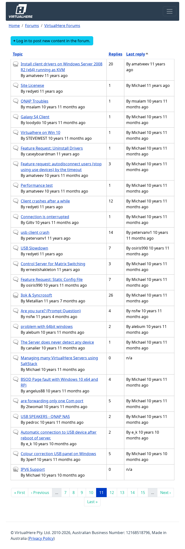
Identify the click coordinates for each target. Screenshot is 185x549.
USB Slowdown (34, 248)
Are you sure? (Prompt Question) (51, 310)
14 (134, 492)
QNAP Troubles (34, 101)
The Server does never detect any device (57, 342)
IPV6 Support (33, 469)
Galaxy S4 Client (35, 116)
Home (14, 25)
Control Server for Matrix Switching (53, 263)
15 (144, 492)
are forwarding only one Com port (52, 400)
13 (123, 492)
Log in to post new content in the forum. (53, 40)
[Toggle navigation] (169, 11)
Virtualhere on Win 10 (40, 132)
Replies (115, 54)
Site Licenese (32, 85)
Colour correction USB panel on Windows (58, 453)
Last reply (137, 54)
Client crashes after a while (45, 201)
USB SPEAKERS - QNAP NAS (45, 416)
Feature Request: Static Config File (52, 279)
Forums (32, 25)
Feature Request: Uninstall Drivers (52, 148)
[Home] (22, 11)
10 (92, 492)
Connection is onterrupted (45, 216)
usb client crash (35, 232)
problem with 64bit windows (47, 326)
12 (113, 492)
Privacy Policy (41, 538)
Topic (18, 54)
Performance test (37, 185)
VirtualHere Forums (62, 25)
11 (103, 492)
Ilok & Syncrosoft (36, 295)
